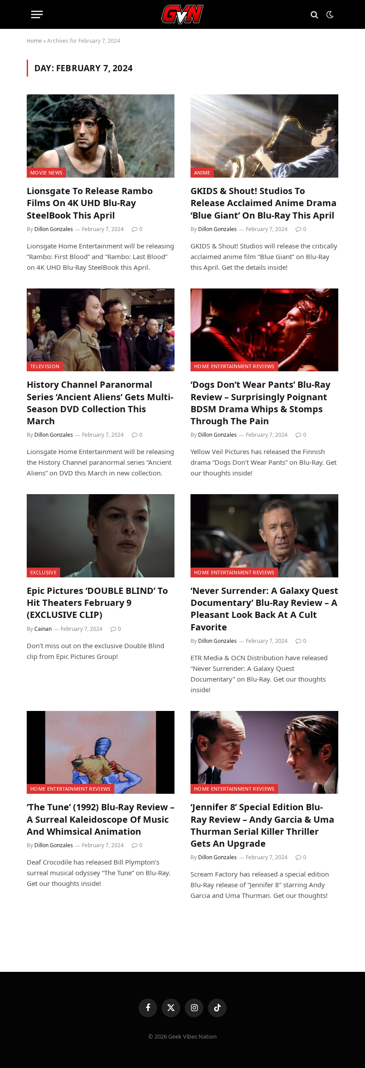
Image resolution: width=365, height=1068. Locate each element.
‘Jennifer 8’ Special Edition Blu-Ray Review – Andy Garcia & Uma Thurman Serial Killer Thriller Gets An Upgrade (262, 825)
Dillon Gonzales (53, 229)
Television (44, 366)
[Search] (314, 14)
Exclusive (43, 572)
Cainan (43, 629)
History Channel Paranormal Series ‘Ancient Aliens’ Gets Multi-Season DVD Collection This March (100, 402)
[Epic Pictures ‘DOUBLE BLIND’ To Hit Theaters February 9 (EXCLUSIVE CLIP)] (100, 535)
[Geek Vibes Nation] (182, 14)
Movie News (46, 172)
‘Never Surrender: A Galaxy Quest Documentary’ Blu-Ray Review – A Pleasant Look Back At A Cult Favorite (264, 609)
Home (34, 41)
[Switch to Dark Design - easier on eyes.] (329, 15)
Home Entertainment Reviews (234, 366)
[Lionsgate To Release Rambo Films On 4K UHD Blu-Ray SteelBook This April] (100, 136)
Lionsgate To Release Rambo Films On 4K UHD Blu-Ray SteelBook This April (90, 203)
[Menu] (37, 14)
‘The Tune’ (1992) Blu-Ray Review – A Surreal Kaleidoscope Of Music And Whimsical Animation (100, 819)
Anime (202, 172)
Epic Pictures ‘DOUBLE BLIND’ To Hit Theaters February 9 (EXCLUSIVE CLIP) (97, 603)
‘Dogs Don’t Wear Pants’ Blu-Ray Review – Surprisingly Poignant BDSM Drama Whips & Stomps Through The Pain (260, 402)
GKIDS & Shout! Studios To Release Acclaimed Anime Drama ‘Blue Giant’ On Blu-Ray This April (264, 203)
